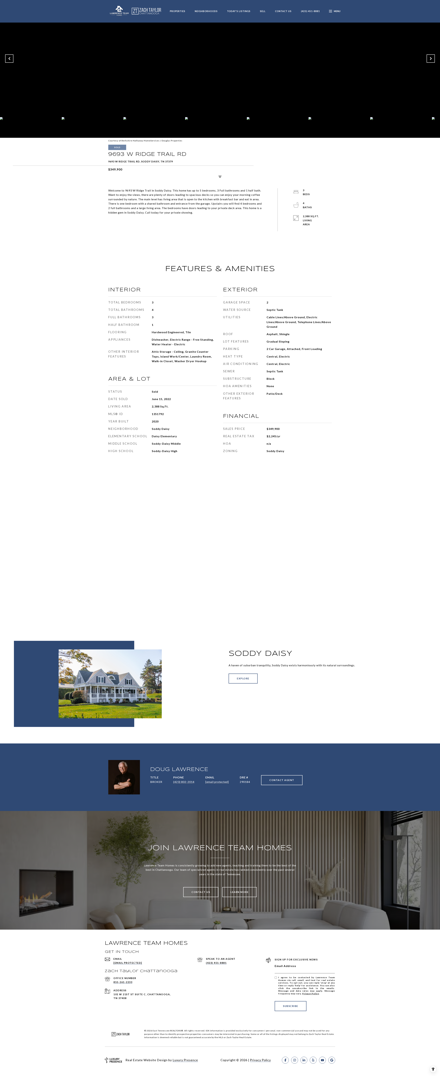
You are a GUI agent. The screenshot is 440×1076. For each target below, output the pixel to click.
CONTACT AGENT (281, 780)
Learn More (239, 892)
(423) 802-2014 (183, 781)
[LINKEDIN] (303, 1060)
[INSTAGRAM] (294, 1060)
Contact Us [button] (200, 892)
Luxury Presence (185, 1060)
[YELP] (313, 1060)
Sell (263, 11)
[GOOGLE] (331, 1060)
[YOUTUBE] (322, 1060)
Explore (243, 678)
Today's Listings (238, 11)
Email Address (285, 966)
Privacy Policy (310, 993)
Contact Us (283, 11)
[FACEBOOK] (285, 1060)
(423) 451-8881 (310, 11)
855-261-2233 (122, 982)
